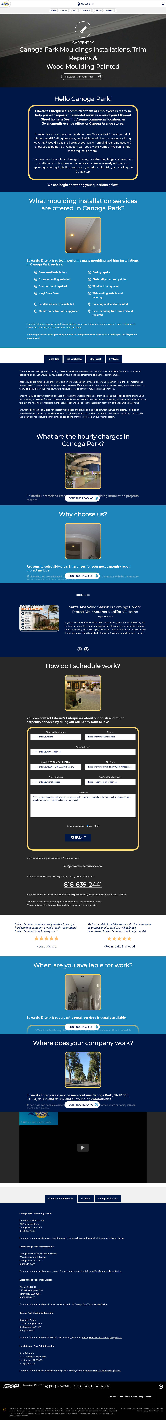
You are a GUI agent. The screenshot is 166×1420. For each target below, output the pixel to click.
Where (109, 11)
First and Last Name (56, 732)
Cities (120, 1397)
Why (74, 11)
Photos (134, 1397)
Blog (141, 1397)
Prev (79, 649)
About (127, 1397)
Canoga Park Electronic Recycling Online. (102, 1337)
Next (86, 649)
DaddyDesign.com (156, 1411)
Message (83, 792)
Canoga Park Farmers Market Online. (104, 1271)
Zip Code (110, 762)
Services (112, 1397)
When (98, 11)
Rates (64, 11)
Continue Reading (81, 498)
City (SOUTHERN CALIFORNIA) (56, 762)
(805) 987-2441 (59, 1386)
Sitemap (147, 1408)
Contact (86, 11)
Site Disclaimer (157, 1408)
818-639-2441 (87, 4)
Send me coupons (76, 826)
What (53, 11)
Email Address (56, 777)
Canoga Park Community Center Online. (105, 1238)
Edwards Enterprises (5, 3)
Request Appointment (80, 76)
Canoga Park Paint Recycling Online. (103, 1370)
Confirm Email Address (110, 777)
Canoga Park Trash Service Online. (91, 1304)
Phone (110, 732)
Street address (83, 747)
